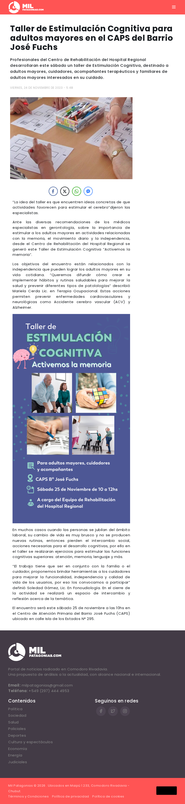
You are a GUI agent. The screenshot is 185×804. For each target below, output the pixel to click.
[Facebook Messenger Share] (88, 191)
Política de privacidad (70, 796)
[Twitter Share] (64, 191)
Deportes (17, 735)
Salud (13, 722)
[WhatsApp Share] (76, 191)
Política (15, 708)
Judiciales (17, 761)
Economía (17, 748)
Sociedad (17, 715)
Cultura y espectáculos (30, 741)
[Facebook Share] (53, 191)
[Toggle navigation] (174, 7)
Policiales (17, 728)
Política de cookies (108, 796)
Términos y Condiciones (28, 796)
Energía (15, 755)
